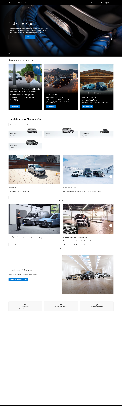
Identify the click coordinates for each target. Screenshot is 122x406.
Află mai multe (30, 37)
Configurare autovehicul (16, 37)
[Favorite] (102, 3)
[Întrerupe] (10, 53)
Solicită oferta (15, 106)
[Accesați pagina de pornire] (61, 2)
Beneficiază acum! (87, 106)
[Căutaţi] (97, 3)
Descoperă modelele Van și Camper (18, 279)
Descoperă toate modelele (16, 124)
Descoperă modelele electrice (34, 124)
